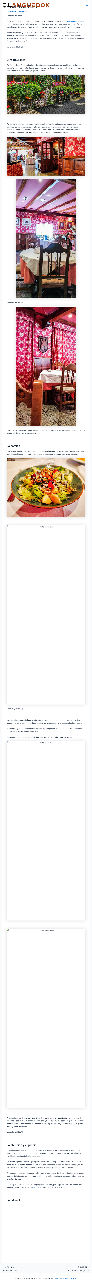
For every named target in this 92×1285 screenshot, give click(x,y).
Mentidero (36, 1187)
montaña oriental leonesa (73, 21)
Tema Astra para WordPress (66, 1278)
